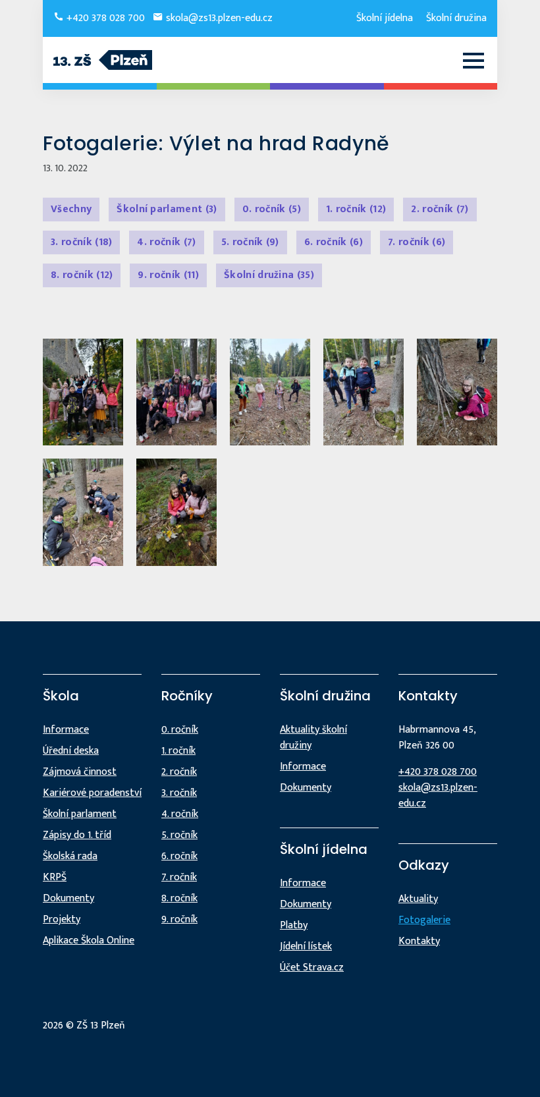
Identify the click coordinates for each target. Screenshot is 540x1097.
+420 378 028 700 (104, 18)
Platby (294, 925)
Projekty (61, 919)
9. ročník (168, 275)
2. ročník (439, 209)
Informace (66, 730)
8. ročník (82, 275)
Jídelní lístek (306, 946)
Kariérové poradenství (92, 793)
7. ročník (416, 242)
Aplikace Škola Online (88, 940)
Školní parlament (167, 209)
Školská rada (70, 856)
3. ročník (81, 242)
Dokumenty (68, 898)
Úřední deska (71, 751)
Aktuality (418, 899)
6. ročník (333, 242)
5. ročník (250, 242)
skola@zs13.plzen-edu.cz (218, 18)
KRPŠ (55, 877)
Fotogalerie (424, 920)
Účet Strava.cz (312, 967)
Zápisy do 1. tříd (77, 835)
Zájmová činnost (80, 772)
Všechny (71, 209)
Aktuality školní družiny (313, 737)
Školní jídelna (384, 18)
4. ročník (166, 242)
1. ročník (356, 209)
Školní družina (456, 18)
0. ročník (271, 209)
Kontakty (419, 941)
